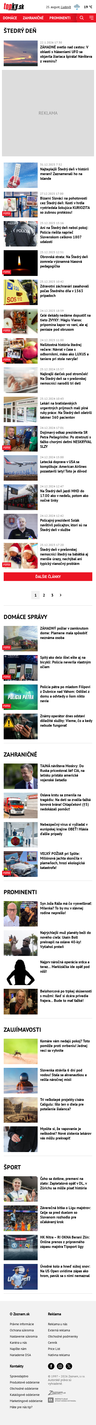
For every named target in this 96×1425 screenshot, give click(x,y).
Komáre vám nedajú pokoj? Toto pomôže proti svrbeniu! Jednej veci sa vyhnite (65, 1046)
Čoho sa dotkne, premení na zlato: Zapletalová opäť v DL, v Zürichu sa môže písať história (63, 1183)
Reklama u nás (57, 1324)
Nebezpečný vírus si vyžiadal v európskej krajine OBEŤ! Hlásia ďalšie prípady (64, 829)
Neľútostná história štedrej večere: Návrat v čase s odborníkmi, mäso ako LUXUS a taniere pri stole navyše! (64, 351)
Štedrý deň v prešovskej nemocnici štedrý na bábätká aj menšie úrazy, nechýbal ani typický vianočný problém (64, 556)
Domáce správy (25, 617)
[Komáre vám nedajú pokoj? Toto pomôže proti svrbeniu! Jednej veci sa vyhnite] (21, 1051)
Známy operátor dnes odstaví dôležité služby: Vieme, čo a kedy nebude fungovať (66, 721)
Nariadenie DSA (20, 1355)
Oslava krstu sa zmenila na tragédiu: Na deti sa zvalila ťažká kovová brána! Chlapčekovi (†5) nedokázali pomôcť (65, 802)
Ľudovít (66, 7)
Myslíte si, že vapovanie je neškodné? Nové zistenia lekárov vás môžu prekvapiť (65, 1133)
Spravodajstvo (19, 1376)
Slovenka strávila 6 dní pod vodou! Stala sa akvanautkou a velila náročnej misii (63, 1075)
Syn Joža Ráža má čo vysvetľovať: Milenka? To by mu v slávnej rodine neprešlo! (66, 908)
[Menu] (91, 17)
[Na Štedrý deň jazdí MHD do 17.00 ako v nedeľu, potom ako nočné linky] (21, 497)
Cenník (52, 1343)
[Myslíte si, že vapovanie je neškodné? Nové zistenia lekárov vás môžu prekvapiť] (21, 1139)
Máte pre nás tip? (21, 1407)
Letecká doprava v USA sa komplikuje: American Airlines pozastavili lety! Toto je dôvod (63, 466)
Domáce (10, 18)
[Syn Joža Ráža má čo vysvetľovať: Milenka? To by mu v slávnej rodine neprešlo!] (21, 914)
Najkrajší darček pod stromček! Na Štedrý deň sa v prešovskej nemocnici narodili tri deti (64, 379)
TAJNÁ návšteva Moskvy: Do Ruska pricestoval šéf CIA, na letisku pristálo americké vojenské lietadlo (62, 773)
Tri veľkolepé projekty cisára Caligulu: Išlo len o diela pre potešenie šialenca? (62, 1104)
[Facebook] (51, 1367)
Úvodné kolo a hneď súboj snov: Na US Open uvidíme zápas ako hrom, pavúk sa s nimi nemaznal (65, 1271)
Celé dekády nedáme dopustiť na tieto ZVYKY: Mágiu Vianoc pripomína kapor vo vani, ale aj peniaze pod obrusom (65, 322)
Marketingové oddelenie (26, 1401)
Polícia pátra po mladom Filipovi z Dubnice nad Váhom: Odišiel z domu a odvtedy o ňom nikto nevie (65, 693)
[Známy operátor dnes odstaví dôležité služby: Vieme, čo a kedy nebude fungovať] (21, 726)
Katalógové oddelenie (25, 1395)
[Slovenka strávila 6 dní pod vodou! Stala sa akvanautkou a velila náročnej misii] (21, 1081)
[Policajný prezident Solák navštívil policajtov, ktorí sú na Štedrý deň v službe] (21, 526)
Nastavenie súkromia (23, 1336)
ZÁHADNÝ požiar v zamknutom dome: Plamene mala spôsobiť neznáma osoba (64, 633)
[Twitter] (69, 1367)
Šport (12, 1167)
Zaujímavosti (22, 1029)
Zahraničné (33, 18)
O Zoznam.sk (20, 1314)
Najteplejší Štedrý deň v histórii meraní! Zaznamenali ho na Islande (64, 174)
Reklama (54, 1314)
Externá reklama (59, 1330)
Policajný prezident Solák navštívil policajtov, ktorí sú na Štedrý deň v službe (63, 525)
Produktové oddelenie (25, 1382)
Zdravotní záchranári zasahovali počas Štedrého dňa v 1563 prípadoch (64, 291)
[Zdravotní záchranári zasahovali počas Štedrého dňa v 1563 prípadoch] (21, 292)
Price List (54, 1349)
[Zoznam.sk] (57, 1394)
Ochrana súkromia (22, 1330)
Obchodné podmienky (63, 1336)
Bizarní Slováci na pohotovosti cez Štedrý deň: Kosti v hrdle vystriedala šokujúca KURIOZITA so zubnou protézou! (65, 205)
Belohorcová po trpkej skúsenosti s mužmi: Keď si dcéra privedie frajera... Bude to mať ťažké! (66, 996)
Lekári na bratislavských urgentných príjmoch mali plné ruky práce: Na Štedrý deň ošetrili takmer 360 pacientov (66, 410)
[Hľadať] (81, 17)
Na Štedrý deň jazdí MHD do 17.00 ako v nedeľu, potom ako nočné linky (64, 496)
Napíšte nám (18, 1349)
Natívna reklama (59, 1355)
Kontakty (16, 1366)
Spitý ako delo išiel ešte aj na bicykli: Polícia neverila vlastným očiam (65, 662)
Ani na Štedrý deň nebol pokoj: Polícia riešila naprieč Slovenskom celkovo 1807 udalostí (64, 234)
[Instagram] (60, 1367)
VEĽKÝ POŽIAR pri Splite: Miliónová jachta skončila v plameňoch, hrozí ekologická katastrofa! (62, 860)
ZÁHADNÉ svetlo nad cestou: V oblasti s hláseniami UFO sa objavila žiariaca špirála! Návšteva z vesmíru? (66, 54)
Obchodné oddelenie (24, 1388)
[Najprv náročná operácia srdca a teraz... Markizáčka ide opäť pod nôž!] (21, 972)
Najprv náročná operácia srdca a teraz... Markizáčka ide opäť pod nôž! (65, 967)
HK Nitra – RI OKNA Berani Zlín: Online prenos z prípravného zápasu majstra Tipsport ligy (65, 1242)
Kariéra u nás (18, 1343)
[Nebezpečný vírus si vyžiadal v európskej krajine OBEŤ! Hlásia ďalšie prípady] (21, 835)
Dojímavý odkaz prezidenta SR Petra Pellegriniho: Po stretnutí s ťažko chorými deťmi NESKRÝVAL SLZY (66, 439)
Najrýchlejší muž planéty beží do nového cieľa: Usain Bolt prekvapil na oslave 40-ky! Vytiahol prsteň (65, 939)
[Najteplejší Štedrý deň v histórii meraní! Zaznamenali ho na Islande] (21, 175)
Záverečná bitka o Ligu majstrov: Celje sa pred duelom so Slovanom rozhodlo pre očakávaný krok (65, 1214)
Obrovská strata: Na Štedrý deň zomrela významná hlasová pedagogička (64, 261)
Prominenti (59, 18)
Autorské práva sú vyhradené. (59, 1382)
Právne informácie (22, 1324)
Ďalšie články (48, 576)
